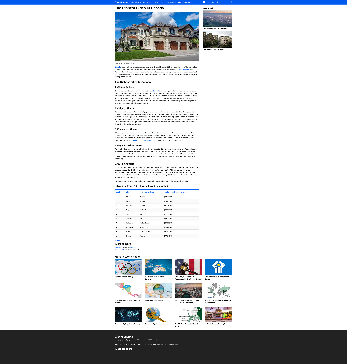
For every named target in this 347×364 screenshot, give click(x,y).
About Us (140, 344)
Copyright (134, 344)
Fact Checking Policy (150, 344)
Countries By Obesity (153, 324)
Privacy (128, 344)
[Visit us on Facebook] (119, 349)
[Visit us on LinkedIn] (130, 349)
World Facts (133, 247)
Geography (159, 2)
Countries (147, 2)
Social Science (184, 2)
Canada (118, 67)
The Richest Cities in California (215, 29)
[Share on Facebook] (119, 244)
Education (171, 2)
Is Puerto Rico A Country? (215, 324)
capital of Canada (156, 91)
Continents (136, 2)
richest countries (182, 69)
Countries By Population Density (127, 324)
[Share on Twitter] (123, 244)
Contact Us (122, 344)
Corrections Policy (162, 344)
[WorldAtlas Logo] (122, 2)
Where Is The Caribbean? (154, 300)
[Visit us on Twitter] (123, 349)
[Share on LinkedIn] (129, 244)
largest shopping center (142, 140)
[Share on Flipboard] (116, 244)
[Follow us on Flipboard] (116, 349)
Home (116, 344)
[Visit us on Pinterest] (127, 349)
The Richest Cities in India (213, 49)
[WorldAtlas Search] (231, 2)
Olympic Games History (124, 277)
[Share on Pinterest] (126, 244)
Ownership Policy (173, 344)
